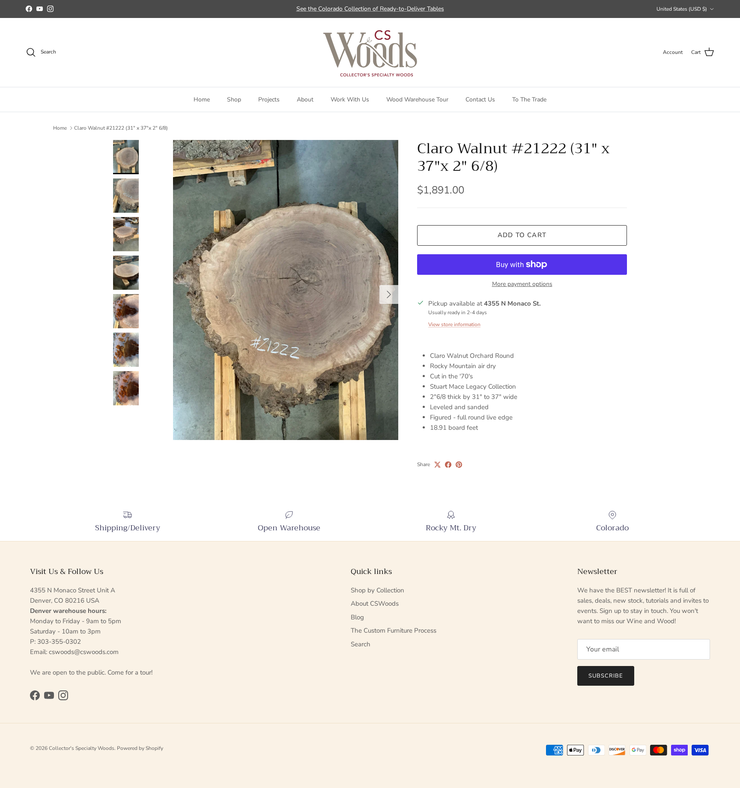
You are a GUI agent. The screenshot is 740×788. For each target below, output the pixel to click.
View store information (454, 324)
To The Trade (529, 99)
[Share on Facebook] (448, 464)
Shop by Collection (377, 590)
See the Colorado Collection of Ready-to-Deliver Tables (370, 9)
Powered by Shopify (140, 748)
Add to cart (522, 235)
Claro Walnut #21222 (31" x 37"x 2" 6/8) (121, 128)
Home (202, 99)
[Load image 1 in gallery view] (285, 290)
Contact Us (480, 99)
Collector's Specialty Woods (81, 748)
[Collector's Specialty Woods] (370, 52)
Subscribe (605, 676)
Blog (357, 617)
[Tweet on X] (437, 464)
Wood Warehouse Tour (417, 99)
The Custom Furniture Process (393, 630)
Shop (234, 99)
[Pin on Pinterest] (459, 464)
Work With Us (350, 99)
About (305, 99)
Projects (269, 99)
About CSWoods (375, 603)
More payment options (522, 284)
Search (360, 644)
